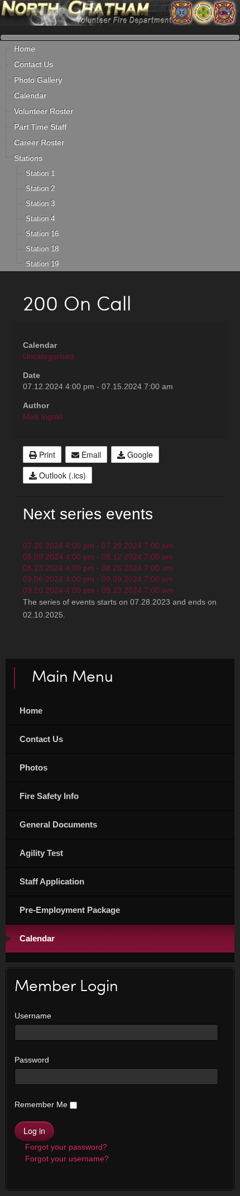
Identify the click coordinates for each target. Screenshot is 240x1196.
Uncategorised (48, 356)
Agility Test (41, 853)
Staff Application (52, 881)
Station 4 (40, 218)
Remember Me (41, 1104)
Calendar (30, 95)
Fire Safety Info (49, 796)
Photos (33, 767)
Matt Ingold (43, 416)
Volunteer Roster (43, 111)
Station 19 (42, 264)
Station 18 (42, 249)
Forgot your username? (66, 1158)
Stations (28, 158)
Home (24, 48)
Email (90, 454)
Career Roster (39, 142)
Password (32, 1059)
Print (46, 454)
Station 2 (40, 188)
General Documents (58, 824)
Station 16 (42, 233)
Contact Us (33, 64)
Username (33, 1015)
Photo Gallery (38, 79)
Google (139, 454)
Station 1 (40, 173)
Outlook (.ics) (61, 475)
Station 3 (40, 203)
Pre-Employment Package (70, 910)
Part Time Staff (40, 126)
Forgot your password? (65, 1146)
